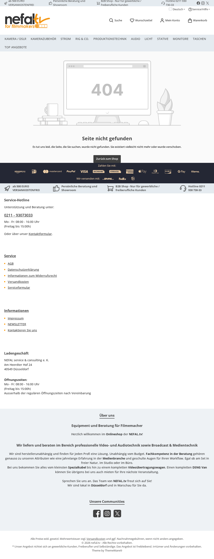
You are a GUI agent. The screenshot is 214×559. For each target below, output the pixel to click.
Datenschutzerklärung (23, 270)
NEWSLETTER (17, 324)
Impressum (16, 318)
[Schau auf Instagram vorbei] (203, 3)
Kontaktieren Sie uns (22, 330)
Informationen (16, 310)
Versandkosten (18, 282)
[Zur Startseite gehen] (27, 20)
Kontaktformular (40, 234)
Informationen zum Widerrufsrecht (32, 276)
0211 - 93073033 (18, 215)
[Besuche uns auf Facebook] (198, 3)
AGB (11, 263)
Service (10, 256)
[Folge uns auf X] (207, 3)
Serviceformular (19, 288)
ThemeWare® (113, 550)
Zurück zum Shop (107, 159)
